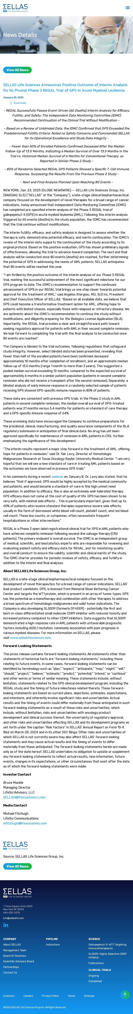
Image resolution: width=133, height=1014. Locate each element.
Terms (71, 995)
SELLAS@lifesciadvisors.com (24, 797)
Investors (9, 995)
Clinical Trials (100, 970)
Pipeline (52, 939)
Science (94, 939)
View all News (17, 70)
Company (9, 939)
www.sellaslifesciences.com (30, 638)
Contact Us (10, 972)
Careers (28, 995)
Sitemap (89, 995)
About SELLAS (12, 944)
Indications (53, 944)
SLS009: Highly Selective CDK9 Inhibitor (108, 955)
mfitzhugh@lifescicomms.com (25, 823)
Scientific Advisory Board (18, 961)
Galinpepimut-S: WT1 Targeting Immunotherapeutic (108, 946)
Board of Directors (14, 955)
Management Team (14, 950)
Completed (95, 981)
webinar (57, 477)
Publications (96, 963)
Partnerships (11, 967)
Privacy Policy (50, 995)
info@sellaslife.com (13, 918)
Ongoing (94, 975)
